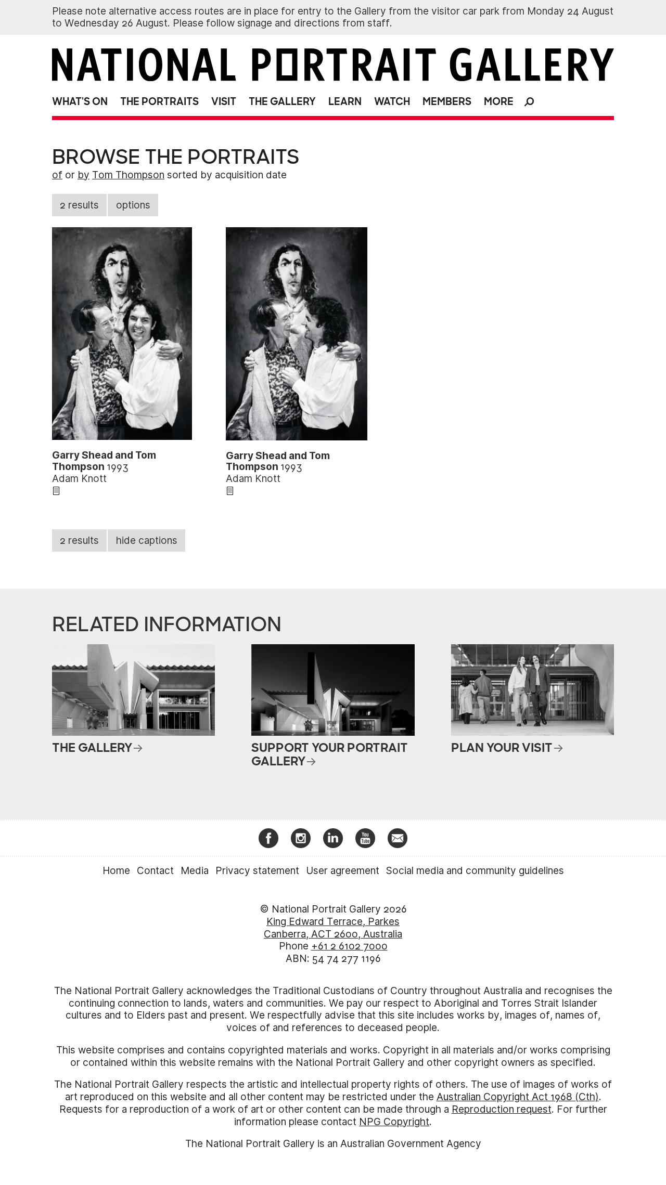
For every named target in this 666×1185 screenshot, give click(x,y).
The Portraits (159, 101)
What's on (80, 101)
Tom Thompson (128, 175)
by (83, 175)
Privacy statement (257, 871)
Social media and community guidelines (475, 871)
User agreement (342, 871)
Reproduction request (502, 1109)
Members (446, 101)
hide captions (146, 540)
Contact (155, 871)
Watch (392, 101)
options (133, 205)
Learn (345, 101)
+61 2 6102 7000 (349, 946)
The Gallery (282, 101)
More (499, 101)
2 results (79, 205)
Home (116, 871)
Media (195, 871)
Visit (223, 101)
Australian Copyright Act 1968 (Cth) (518, 1097)
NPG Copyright (394, 1122)
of (57, 175)
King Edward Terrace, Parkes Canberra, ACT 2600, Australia (333, 928)
